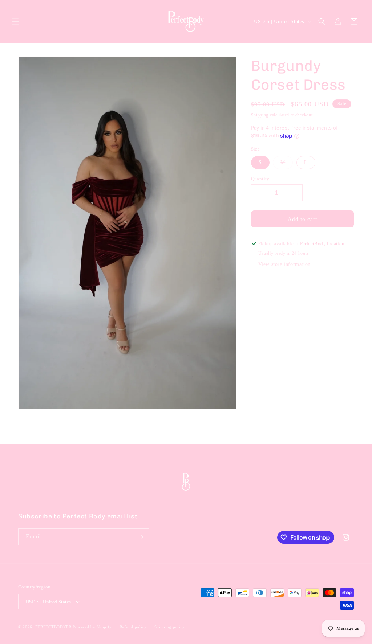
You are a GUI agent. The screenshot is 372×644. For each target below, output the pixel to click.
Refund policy (133, 627)
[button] (15, 21)
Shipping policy (169, 627)
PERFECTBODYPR (53, 627)
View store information (284, 264)
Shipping (260, 115)
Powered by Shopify (92, 627)
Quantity (260, 178)
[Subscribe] (141, 536)
